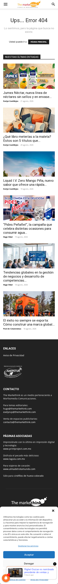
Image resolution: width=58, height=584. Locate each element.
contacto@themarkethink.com (19, 422)
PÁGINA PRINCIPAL (39, 42)
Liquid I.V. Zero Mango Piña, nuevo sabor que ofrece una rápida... (28, 183)
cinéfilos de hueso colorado (29, 475)
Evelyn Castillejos (10, 101)
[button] (53, 510)
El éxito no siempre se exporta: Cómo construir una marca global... (29, 322)
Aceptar (29, 554)
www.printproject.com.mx (17, 448)
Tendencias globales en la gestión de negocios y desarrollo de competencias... (28, 276)
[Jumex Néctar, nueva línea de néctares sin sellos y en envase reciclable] (29, 76)
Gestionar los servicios (28, 546)
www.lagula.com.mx (14, 458)
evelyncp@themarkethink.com (19, 412)
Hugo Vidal (8, 237)
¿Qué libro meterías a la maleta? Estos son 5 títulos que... (27, 139)
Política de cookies (16, 579)
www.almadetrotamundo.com (19, 469)
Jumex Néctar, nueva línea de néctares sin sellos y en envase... (27, 95)
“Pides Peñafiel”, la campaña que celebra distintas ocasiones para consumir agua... (27, 229)
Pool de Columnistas (12, 328)
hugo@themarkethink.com (17, 408)
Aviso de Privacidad (39, 579)
